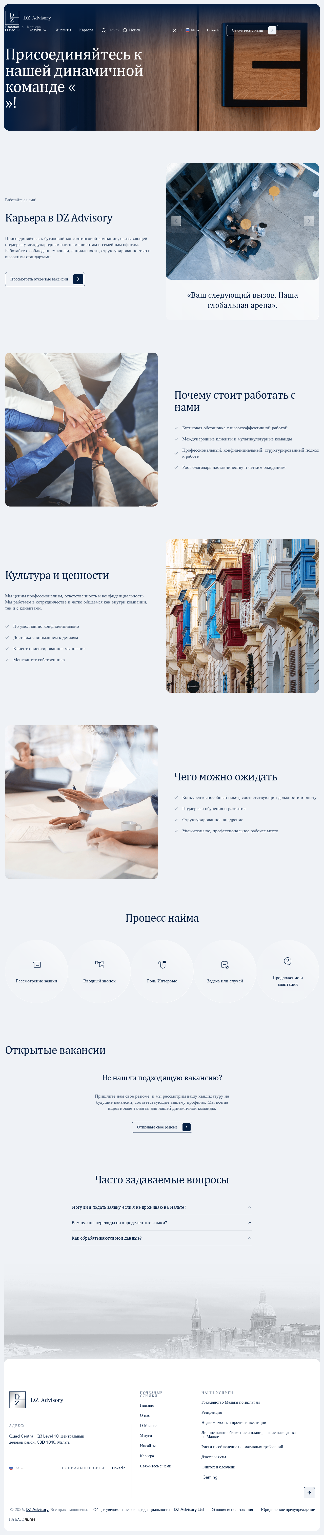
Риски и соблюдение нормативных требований (242, 1447)
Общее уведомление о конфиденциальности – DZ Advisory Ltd (148, 1510)
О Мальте (148, 1426)
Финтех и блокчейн (218, 1467)
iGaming (209, 1478)
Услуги (35, 30)
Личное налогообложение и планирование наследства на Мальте (248, 1435)
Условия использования (232, 1510)
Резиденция (211, 1413)
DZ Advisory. (37, 1510)
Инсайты (63, 30)
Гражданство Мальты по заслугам (230, 1403)
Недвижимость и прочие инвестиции (233, 1423)
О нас (10, 30)
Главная (147, 1406)
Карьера (86, 30)
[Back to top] (309, 1492)
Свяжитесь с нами (155, 1466)
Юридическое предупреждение (288, 1510)
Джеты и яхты (213, 1457)
